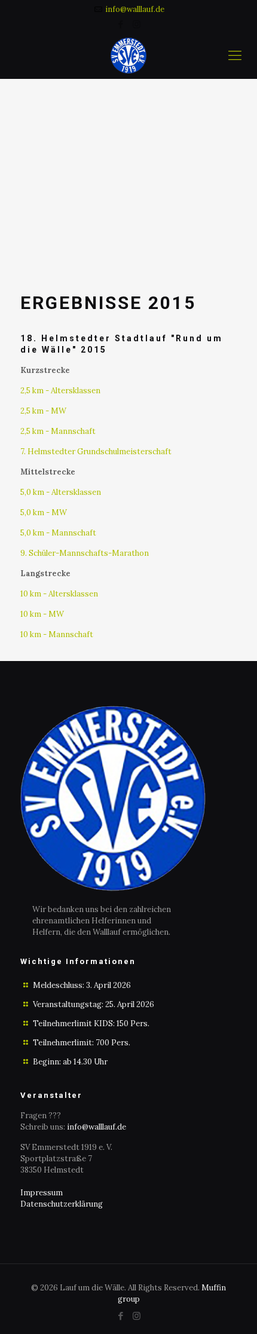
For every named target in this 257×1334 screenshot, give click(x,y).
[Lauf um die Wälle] (128, 55)
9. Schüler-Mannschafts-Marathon (84, 553)
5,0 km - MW (43, 512)
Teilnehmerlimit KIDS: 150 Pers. (91, 1023)
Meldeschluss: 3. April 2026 (82, 985)
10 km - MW (42, 614)
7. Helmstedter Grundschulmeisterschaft (96, 451)
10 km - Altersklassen (59, 594)
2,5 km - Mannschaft (58, 431)
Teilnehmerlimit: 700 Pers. (81, 1043)
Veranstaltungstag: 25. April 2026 (93, 1004)
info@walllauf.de (134, 9)
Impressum (41, 1193)
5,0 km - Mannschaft (58, 533)
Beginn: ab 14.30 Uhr (70, 1062)
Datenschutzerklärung (61, 1204)
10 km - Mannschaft (56, 634)
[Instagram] (136, 24)
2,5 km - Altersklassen (60, 390)
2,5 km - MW (43, 411)
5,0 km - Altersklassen (60, 492)
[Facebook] (121, 24)
